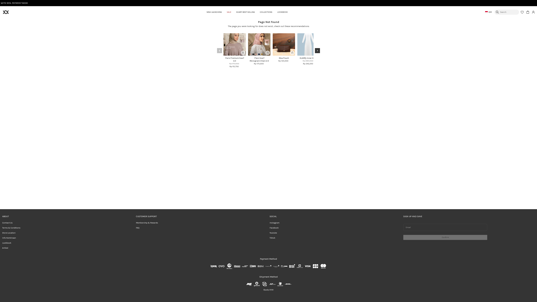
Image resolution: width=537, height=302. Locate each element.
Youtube (273, 233)
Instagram (274, 223)
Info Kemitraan (9, 238)
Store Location (9, 233)
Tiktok (272, 238)
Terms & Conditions (11, 228)
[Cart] (527, 12)
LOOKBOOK (282, 12)
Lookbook (6, 243)
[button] (522, 12)
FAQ (137, 228)
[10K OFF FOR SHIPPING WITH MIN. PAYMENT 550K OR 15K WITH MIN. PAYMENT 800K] (268, 3)
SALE (229, 12)
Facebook (274, 228)
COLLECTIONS (266, 12)
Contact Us (7, 223)
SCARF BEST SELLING (245, 12)
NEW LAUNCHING (214, 12)
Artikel (5, 248)
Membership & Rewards (147, 223)
